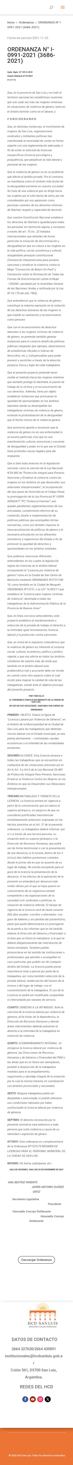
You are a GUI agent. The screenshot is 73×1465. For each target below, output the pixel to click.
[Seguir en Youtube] (33, 1399)
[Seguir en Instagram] (40, 1399)
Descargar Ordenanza (36, 1260)
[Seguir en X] (48, 1399)
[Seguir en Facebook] (25, 1399)
